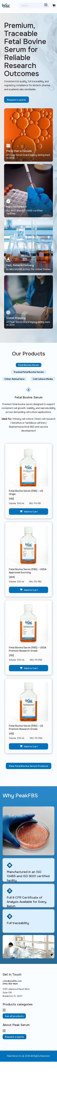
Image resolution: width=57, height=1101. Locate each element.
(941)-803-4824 (10, 983)
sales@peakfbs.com (12, 981)
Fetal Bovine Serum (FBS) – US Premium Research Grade (26, 727)
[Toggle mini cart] (54, 6)
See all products (14, 1016)
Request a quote (16, 99)
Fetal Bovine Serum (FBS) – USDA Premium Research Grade (27, 649)
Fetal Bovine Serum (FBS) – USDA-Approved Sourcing (28, 571)
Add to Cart (31, 511)
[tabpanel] (28, 579)
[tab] (28, 365)
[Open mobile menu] (45, 5)
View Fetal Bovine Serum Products (28, 766)
